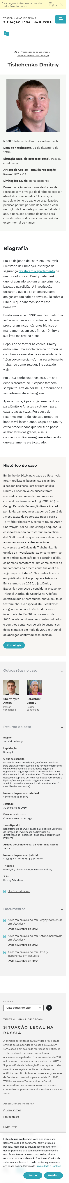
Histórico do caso (19, 891)
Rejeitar (53, 1175)
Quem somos (12, 1110)
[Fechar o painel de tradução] (62, 4)
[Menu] (60, 19)
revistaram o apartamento (37, 271)
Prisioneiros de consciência (34, 51)
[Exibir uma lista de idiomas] (53, 4)
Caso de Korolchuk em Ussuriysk (33, 55)
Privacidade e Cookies (48, 1166)
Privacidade (11, 1116)
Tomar (33, 1175)
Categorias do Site (18, 1007)
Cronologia (14, 645)
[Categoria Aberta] (49, 1008)
